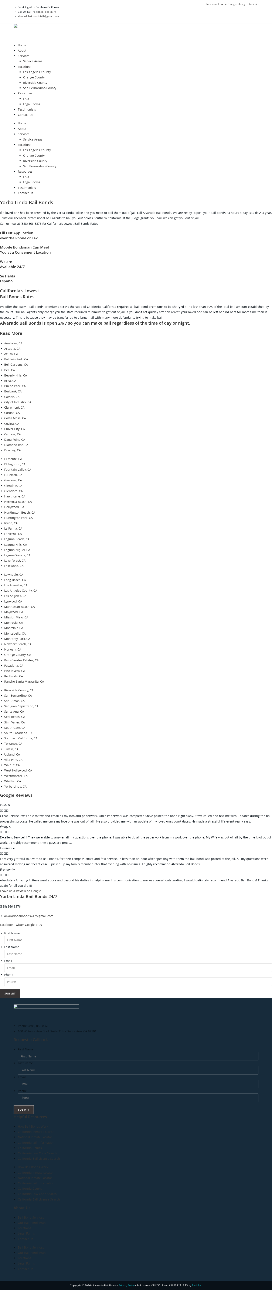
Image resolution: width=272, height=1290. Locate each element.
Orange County (34, 77)
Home (22, 45)
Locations (24, 67)
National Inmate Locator (35, 1137)
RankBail (197, 1285)
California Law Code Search (37, 1153)
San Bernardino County (39, 88)
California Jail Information (36, 1143)
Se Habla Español (7, 279)
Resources (25, 93)
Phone (8, 975)
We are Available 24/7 (12, 264)
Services (24, 56)
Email (8, 961)
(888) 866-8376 (47, 12)
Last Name (11, 947)
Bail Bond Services (31, 1217)
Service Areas (32, 61)
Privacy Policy (127, 1285)
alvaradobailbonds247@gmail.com (38, 16)
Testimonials (27, 109)
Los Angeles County (37, 72)
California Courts (30, 1148)
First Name (12, 933)
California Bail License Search (39, 1158)
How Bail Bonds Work (33, 1126)
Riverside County (35, 83)
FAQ (26, 99)
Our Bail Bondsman (32, 1223)
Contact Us (25, 115)
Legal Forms (31, 104)
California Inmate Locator (36, 1132)
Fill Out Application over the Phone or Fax (19, 235)
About (22, 50)
